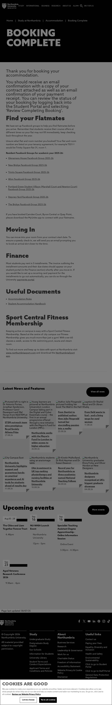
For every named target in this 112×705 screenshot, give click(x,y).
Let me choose (28, 700)
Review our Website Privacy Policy (26, 694)
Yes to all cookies (48, 700)
